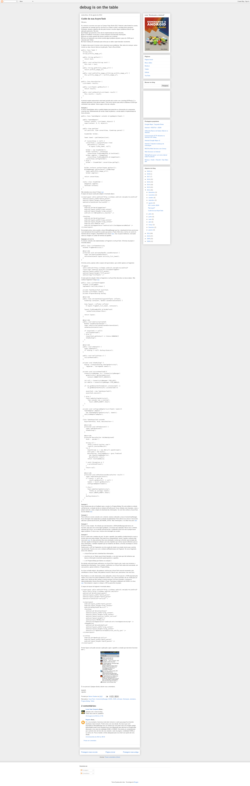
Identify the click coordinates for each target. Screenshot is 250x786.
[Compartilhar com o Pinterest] (118, 696)
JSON (114, 699)
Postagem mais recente (89, 752)
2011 (148, 233)
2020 (148, 171)
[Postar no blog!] (112, 696)
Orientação (126, 699)
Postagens (85, 770)
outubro (151, 197)
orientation (133, 699)
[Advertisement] (157, 103)
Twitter (92, 701)
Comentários (85, 773)
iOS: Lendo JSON (153, 205)
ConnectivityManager (102, 699)
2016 (148, 179)
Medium (147, 66)
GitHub (147, 72)
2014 (148, 184)
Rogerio (88, 719)
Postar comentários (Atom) (112, 757)
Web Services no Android (152, 152)
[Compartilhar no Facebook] (116, 696)
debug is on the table (99, 7)
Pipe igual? (151, 208)
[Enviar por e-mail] (110, 696)
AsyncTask (92, 699)
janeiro (151, 230)
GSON (110, 699)
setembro (152, 200)
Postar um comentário (90, 740)
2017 (148, 176)
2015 (148, 182)
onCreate (119, 699)
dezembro (152, 192)
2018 (148, 174)
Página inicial (110, 752)
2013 (148, 187)
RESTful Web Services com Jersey (155, 148)
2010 (148, 236)
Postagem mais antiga (130, 752)
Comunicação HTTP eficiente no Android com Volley (155, 136)
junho (150, 216)
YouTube (147, 75)
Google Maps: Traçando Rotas (154, 124)
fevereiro (151, 227)
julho (150, 214)
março (151, 224)
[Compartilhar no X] (114, 696)
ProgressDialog (85, 701)
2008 (148, 241)
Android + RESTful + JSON (153, 127)
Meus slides (148, 63)
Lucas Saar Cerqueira (92, 709)
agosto (151, 203)
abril (150, 222)
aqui (102, 192)
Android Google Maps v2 (152, 140)
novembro (152, 195)
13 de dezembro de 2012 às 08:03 (95, 737)
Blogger (136, 782)
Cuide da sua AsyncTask (155, 210)
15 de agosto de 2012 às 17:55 (94, 716)
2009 (148, 238)
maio (150, 219)
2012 (148, 190)
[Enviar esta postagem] (106, 696)
